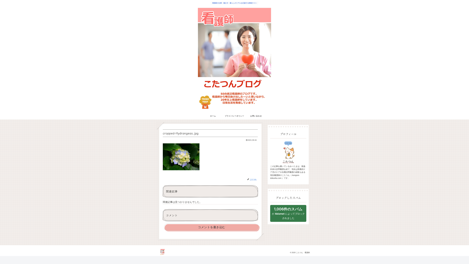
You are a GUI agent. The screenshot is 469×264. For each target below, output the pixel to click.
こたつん (288, 161)
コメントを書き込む (211, 227)
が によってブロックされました (288, 213)
